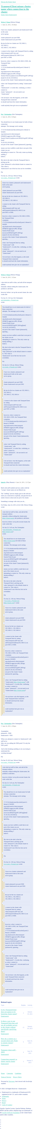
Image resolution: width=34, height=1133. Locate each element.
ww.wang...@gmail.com (8, 178)
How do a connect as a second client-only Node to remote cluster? (9, 1041)
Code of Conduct (7, 1105)
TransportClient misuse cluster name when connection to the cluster (16, 9)
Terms (4, 1098)
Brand (4, 1103)
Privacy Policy (17, 1077)
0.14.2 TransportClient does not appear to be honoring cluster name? (9, 1012)
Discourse (12, 1081)
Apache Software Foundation (11, 1112)
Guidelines (18, 1073)
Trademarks (5, 1096)
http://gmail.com (7, 532)
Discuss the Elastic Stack (8, 2)
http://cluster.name (8, 518)
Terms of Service (6, 1077)
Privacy (4, 1100)
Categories (10, 1073)
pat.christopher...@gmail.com (9, 300)
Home (3, 1073)
